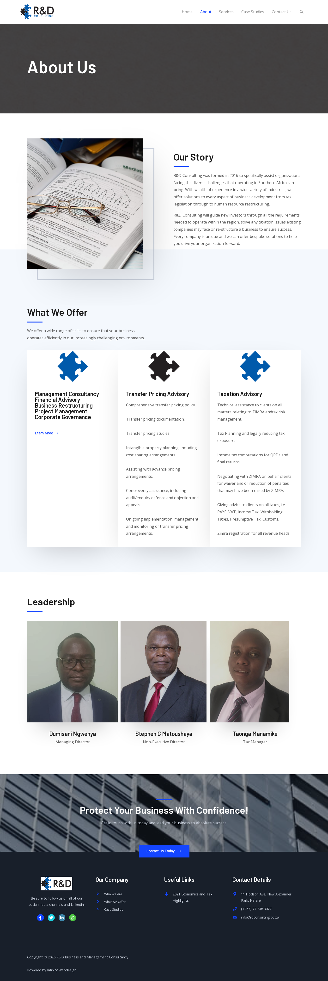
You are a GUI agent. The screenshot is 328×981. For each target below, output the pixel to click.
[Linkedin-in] (62, 917)
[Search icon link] (301, 11)
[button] (46, 433)
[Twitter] (51, 917)
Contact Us (282, 11)
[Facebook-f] (40, 917)
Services (226, 11)
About (205, 11)
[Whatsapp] (72, 917)
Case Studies (252, 11)
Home (187, 11)
